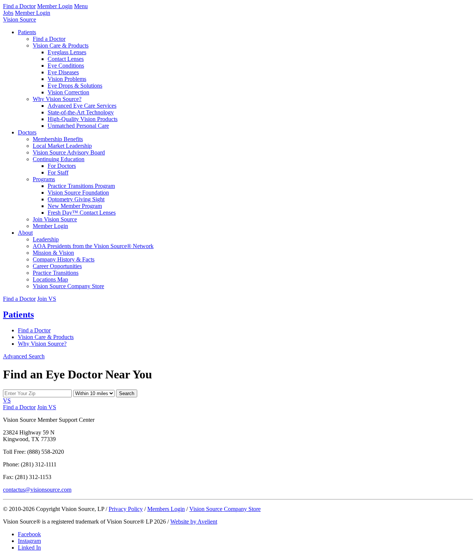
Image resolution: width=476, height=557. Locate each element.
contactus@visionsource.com (37, 489)
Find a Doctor (19, 6)
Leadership (46, 239)
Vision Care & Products (61, 45)
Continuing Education (58, 159)
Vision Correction (68, 92)
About (25, 232)
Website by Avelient (193, 521)
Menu (81, 6)
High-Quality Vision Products (83, 119)
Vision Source (19, 19)
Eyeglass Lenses (67, 52)
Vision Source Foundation (78, 192)
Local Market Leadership (62, 146)
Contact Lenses (66, 59)
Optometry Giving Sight (76, 199)
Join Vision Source (55, 219)
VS (7, 400)
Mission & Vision (53, 253)
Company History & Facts (63, 259)
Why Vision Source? (57, 99)
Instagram (29, 541)
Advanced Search (24, 356)
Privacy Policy (126, 509)
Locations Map (50, 279)
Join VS (46, 299)
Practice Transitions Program (81, 186)
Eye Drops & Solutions (75, 85)
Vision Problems (67, 79)
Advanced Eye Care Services (82, 105)
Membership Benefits (58, 139)
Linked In (29, 547)
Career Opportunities (57, 266)
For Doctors (62, 166)
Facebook (29, 534)
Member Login (55, 6)
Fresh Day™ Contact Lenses (82, 212)
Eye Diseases (63, 72)
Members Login (166, 509)
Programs (44, 179)
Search (126, 393)
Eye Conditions (66, 65)
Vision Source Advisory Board (69, 152)
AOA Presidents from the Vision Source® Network (93, 246)
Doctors (27, 132)
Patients (27, 32)
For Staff (58, 172)
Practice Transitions (55, 273)
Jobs (8, 13)
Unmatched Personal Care (78, 126)
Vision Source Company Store (68, 286)
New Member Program (75, 206)
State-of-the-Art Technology (81, 112)
